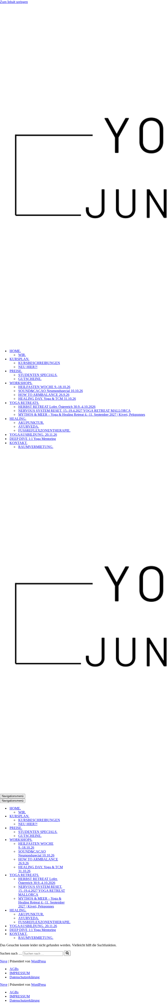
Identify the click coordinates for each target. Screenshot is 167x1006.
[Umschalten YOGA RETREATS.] (76, 875)
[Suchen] (67, 953)
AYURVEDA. (28, 426)
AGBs (14, 969)
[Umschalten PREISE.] (76, 828)
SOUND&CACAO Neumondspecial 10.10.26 (50, 391)
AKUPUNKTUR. (31, 422)
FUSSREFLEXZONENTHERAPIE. (44, 430)
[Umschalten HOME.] (76, 808)
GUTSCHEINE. (30, 379)
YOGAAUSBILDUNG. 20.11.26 (33, 434)
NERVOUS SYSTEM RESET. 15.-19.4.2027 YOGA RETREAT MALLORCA (74, 410)
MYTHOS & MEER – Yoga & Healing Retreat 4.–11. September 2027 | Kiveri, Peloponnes (81, 414)
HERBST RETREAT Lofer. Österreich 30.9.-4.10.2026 (56, 407)
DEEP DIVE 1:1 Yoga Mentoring (33, 439)
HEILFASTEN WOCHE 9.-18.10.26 (44, 387)
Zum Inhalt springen (14, 2)
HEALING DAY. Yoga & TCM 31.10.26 (47, 398)
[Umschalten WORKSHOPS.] (76, 840)
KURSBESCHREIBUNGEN (39, 363)
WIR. (22, 355)
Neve (3, 961)
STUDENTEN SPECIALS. (37, 375)
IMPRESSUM (20, 973)
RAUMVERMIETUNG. (35, 447)
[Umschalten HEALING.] (76, 910)
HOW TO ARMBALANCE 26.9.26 (43, 395)
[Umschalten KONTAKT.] (76, 934)
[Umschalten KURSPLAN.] (76, 816)
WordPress (38, 961)
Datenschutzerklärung (25, 977)
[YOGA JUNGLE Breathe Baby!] (83, 174)
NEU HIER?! (27, 367)
